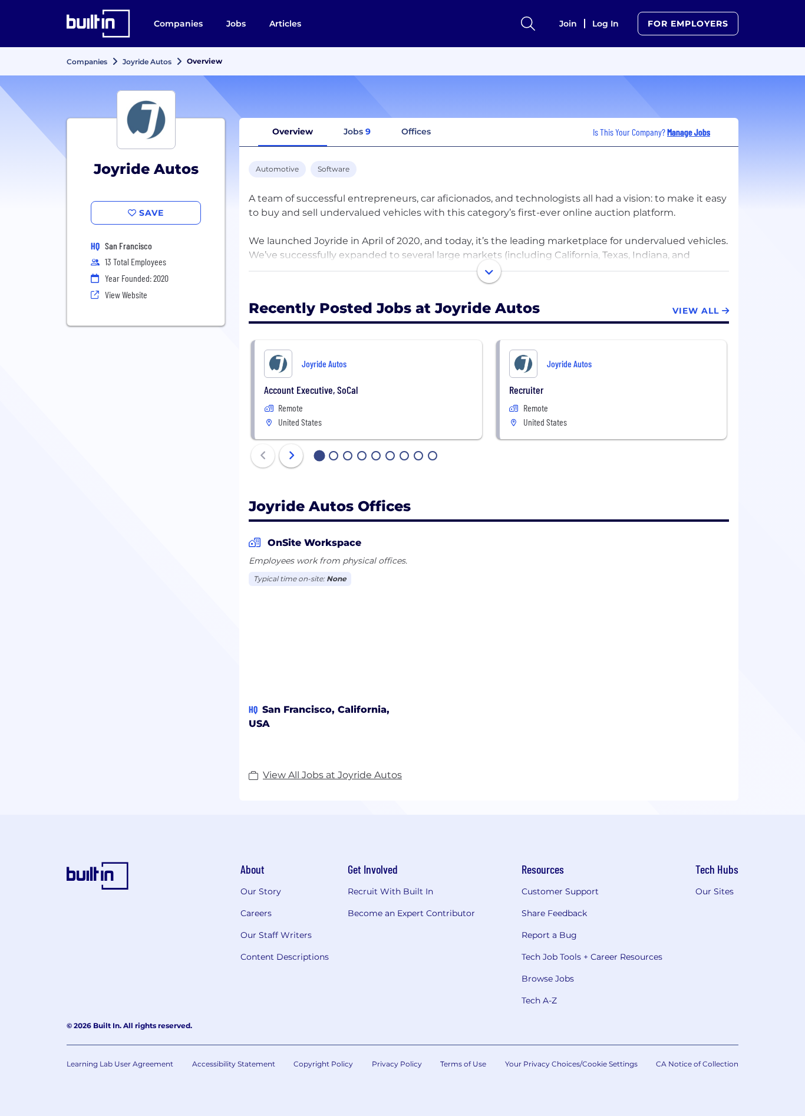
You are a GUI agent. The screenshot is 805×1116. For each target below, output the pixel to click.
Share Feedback (554, 913)
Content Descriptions (284, 957)
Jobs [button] (357, 131)
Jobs (236, 23)
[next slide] (291, 456)
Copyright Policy (323, 1063)
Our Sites (714, 891)
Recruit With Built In (390, 891)
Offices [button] (416, 131)
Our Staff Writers (276, 935)
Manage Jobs (688, 131)
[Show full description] (489, 271)
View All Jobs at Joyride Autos (332, 775)
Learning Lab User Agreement (120, 1063)
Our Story (260, 891)
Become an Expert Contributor (411, 913)
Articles (285, 23)
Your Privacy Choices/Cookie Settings (571, 1063)
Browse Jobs (548, 978)
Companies (178, 23)
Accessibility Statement (233, 1063)
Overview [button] (292, 131)
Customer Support (560, 891)
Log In (605, 23)
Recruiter (526, 389)
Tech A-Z (539, 1000)
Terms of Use (463, 1063)
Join (568, 23)
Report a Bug (549, 935)
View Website (126, 294)
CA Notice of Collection (697, 1063)
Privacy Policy (397, 1063)
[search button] (528, 23)
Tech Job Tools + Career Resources (592, 957)
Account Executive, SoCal (311, 389)
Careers (256, 913)
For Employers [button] (688, 23)
